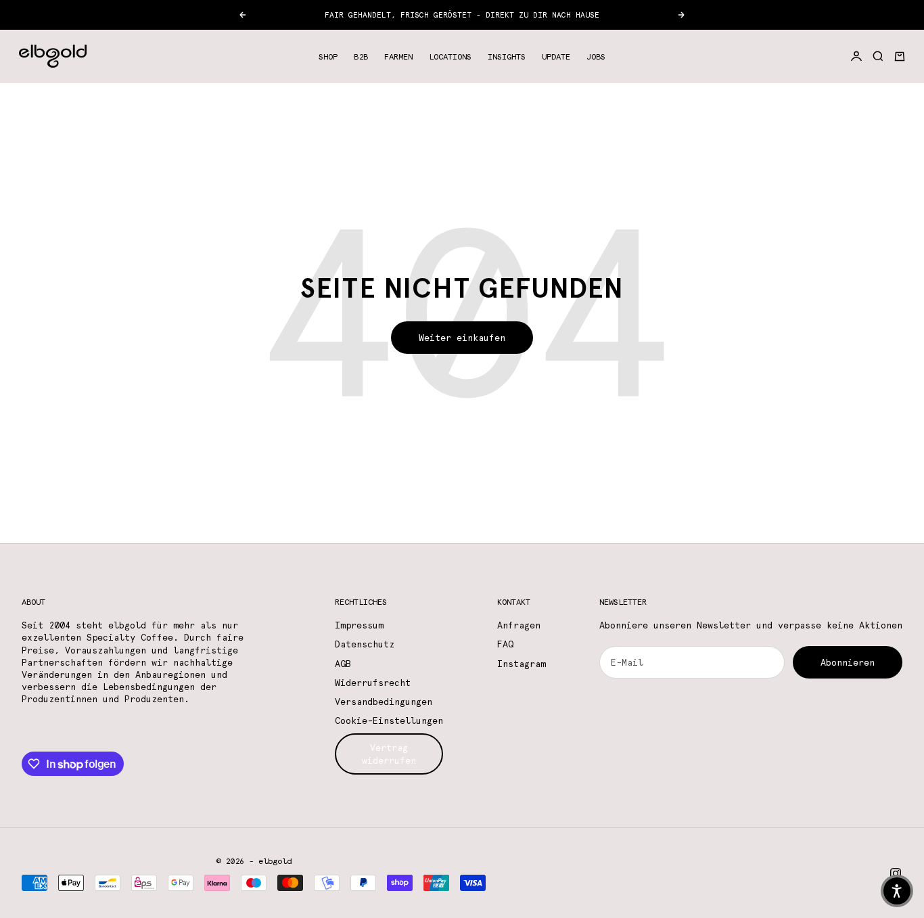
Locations (450, 56)
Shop (328, 56)
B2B (361, 56)
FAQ (505, 644)
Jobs (595, 56)
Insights (507, 56)
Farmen (398, 56)
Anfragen (518, 625)
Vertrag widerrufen (389, 753)
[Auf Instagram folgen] (895, 873)
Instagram (521, 664)
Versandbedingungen (383, 701)
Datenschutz (364, 644)
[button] (897, 891)
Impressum (359, 625)
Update (556, 56)
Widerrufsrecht (373, 682)
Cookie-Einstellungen (389, 720)
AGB (343, 664)
